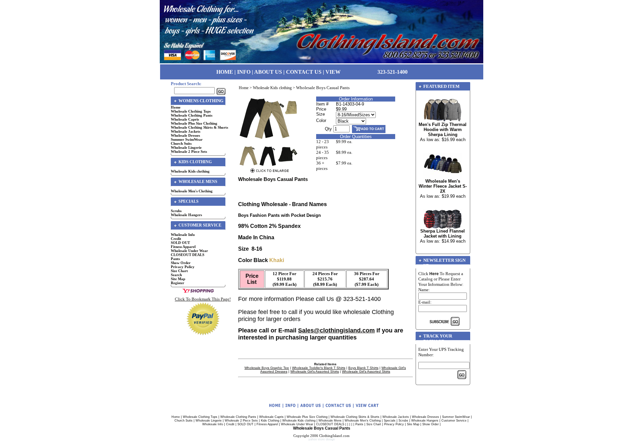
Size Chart (179, 271)
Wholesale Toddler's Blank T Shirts (318, 368)
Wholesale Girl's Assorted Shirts (314, 371)
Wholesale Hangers (186, 215)
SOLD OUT (180, 243)
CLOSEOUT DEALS (187, 255)
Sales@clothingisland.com (336, 330)
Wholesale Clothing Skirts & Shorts (199, 127)
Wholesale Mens (330, 420)
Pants (175, 259)
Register (177, 283)
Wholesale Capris (185, 119)
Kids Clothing (270, 420)
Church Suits (181, 143)
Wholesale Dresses (185, 135)
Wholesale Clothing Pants (191, 115)
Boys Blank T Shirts (363, 368)
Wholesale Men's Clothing (192, 191)
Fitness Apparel (183, 247)
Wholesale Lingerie (186, 147)
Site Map (178, 279)
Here (434, 273)
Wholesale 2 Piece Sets (189, 151)
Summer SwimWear (187, 139)
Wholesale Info (183, 235)
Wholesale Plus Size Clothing (194, 123)
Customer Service (454, 420)
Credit (176, 239)
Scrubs (176, 211)
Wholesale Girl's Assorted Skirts (366, 371)
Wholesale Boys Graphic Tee (266, 368)
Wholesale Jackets (185, 131)
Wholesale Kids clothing (190, 171)
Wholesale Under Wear (189, 251)
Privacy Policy (183, 267)
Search (176, 275)
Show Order (181, 263)
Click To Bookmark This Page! (203, 299)
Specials (390, 420)
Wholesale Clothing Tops (191, 111)
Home (176, 107)
